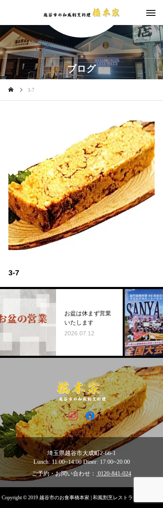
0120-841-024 (113, 473)
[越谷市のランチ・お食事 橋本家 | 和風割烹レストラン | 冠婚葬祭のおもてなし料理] (81, 13)
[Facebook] (90, 415)
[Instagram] (73, 415)
